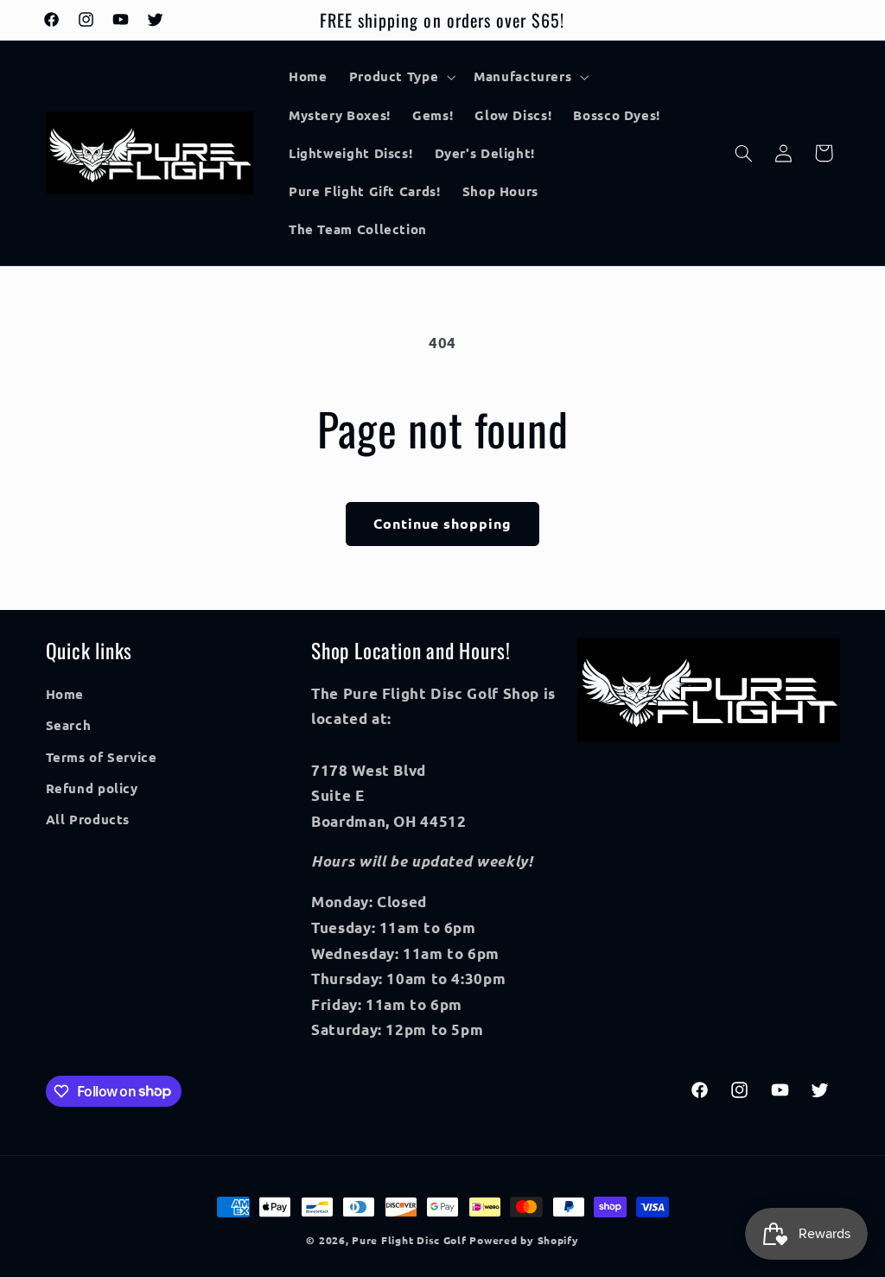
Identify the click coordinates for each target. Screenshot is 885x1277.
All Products (88, 819)
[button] (400, 77)
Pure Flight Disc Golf (409, 1240)
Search (69, 725)
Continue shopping (443, 523)
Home (65, 693)
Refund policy (92, 788)
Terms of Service (101, 757)
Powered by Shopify (523, 1240)
